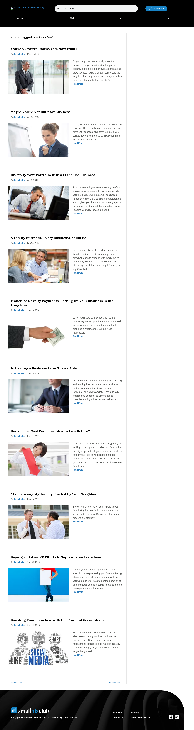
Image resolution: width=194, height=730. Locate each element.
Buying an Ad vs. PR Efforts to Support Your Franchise (56, 557)
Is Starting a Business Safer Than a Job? (44, 368)
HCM (71, 18)
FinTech (120, 18)
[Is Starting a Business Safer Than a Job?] (38, 396)
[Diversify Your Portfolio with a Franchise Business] (38, 202)
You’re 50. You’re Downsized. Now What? (44, 49)
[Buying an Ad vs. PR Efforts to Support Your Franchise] (38, 585)
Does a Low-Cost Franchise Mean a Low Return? (50, 431)
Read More (78, 84)
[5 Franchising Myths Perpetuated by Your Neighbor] (38, 522)
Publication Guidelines (141, 717)
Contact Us (118, 717)
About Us (117, 713)
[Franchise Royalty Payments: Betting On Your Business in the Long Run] (38, 333)
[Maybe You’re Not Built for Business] (38, 139)
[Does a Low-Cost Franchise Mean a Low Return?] (38, 459)
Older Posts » (114, 682)
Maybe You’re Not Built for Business (40, 112)
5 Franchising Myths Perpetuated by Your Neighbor (54, 494)
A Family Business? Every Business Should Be (48, 238)
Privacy (73, 717)
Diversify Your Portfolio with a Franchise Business (53, 175)
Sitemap (135, 713)
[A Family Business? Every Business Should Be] (38, 265)
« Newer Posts (17, 682)
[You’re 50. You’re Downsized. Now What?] (38, 76)
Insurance (21, 18)
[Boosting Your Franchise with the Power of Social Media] (38, 647)
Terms (65, 717)
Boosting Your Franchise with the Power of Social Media (58, 620)
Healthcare (172, 18)
